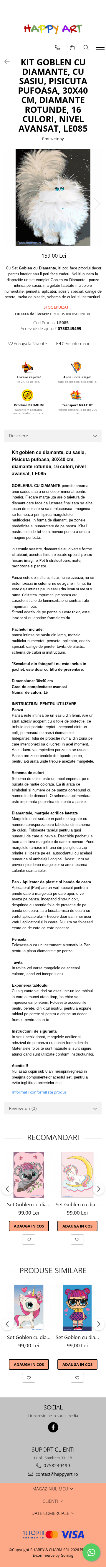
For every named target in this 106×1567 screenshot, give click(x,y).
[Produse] (101, 49)
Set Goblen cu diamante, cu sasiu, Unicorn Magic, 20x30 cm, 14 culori (29, 1337)
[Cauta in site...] (86, 48)
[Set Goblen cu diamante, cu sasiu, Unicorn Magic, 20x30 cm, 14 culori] (29, 1308)
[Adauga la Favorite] (28, 1239)
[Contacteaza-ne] (57, 48)
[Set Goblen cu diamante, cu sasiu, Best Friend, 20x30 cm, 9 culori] (77, 1308)
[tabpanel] (53, 197)
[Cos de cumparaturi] (72, 48)
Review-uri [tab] (23, 1108)
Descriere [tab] (18, 435)
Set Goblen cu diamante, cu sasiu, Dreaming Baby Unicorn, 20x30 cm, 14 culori (78, 1204)
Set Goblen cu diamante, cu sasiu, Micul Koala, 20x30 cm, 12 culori (29, 1204)
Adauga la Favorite (30, 343)
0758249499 (56, 1465)
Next (97, 204)
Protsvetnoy (53, 138)
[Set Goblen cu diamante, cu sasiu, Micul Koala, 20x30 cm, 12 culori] (29, 1175)
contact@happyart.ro (56, 1474)
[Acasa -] (53, 29)
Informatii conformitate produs (39, 1092)
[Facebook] (53, 1427)
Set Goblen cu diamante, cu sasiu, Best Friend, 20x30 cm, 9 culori (78, 1337)
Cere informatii (75, 343)
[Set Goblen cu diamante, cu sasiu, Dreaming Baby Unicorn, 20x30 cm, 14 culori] (77, 1175)
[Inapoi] (4, 62)
